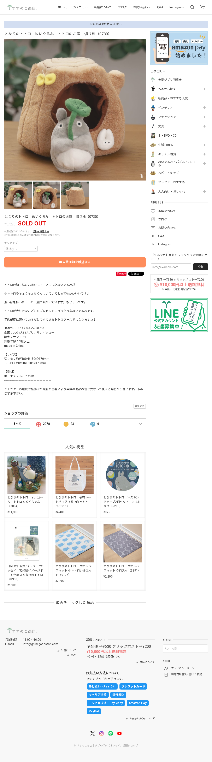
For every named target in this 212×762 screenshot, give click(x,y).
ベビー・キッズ (168, 173)
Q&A (160, 7)
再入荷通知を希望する (75, 262)
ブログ (122, 7)
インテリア (165, 107)
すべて (17, 423)
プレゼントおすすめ (171, 182)
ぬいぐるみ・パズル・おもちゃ (177, 163)
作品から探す (167, 89)
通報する (139, 406)
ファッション (167, 117)
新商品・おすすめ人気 (173, 98)
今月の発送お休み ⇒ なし (106, 24)
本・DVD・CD (167, 135)
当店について (103, 7)
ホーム (62, 7)
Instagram (177, 7)
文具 (161, 126)
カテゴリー (80, 7)
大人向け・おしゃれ (171, 191)
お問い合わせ (142, 7)
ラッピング (11, 242)
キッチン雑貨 (167, 154)
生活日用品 (165, 145)
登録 (200, 266)
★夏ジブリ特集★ (170, 79)
